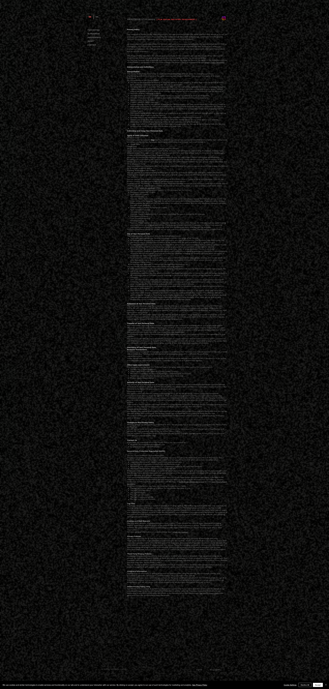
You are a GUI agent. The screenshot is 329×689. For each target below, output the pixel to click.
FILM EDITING (94, 30)
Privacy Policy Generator (214, 62)
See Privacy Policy (199, 685)
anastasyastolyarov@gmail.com (151, 445)
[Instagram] (223, 18)
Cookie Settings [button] (290, 685)
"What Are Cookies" (147, 188)
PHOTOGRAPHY (94, 37)
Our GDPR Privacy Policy (210, 593)
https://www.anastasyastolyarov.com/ (192, 98)
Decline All (305, 685)
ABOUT (91, 41)
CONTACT (92, 45)
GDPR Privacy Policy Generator (191, 482)
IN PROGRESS (94, 34)
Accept (318, 685)
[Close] (325, 685)
